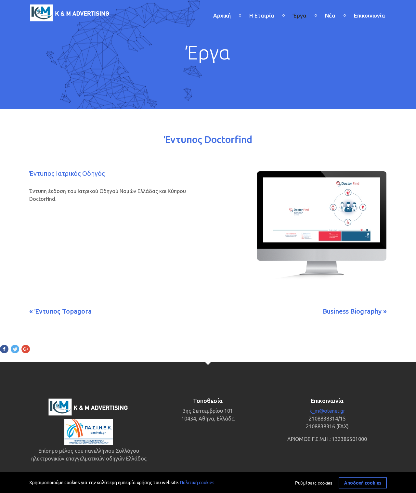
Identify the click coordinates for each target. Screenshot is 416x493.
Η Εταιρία (261, 15)
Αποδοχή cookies (362, 482)
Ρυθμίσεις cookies (313, 482)
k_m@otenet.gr (327, 411)
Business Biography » (355, 311)
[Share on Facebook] (4, 350)
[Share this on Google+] (25, 350)
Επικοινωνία (369, 15)
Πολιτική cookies (197, 482)
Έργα (299, 15)
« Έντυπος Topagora (60, 311)
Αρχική (222, 15)
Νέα (330, 15)
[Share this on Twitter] (15, 350)
